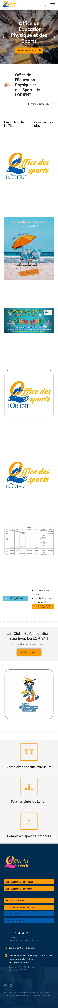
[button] (3, 37)
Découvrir (29, 761)
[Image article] (29, 694)
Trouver (29, 796)
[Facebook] (5, 985)
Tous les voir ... (30, 652)
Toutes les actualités (29, 50)
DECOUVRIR (29, 830)
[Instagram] (11, 985)
